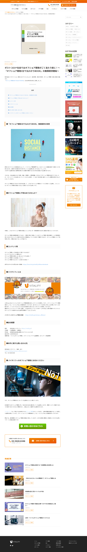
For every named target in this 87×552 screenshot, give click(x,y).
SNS (47, 8)
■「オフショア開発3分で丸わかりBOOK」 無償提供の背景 (23, 95)
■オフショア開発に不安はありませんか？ (19, 98)
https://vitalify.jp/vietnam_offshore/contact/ (16, 351)
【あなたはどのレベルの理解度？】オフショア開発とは (40, 478)
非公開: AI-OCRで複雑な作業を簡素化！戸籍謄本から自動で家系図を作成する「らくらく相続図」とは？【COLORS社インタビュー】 (77, 70)
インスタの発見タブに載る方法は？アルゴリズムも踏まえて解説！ (77, 55)
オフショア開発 (15, 8)
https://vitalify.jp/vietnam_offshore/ (35, 315)
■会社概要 (11, 107)
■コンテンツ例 (12, 101)
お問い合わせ (58, 545)
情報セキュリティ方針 (73, 543)
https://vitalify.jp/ (26, 328)
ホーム (36, 541)
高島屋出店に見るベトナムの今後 (34, 491)
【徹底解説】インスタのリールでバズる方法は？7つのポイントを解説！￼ (77, 60)
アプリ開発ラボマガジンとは (54, 1)
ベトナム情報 (24, 8)
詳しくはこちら (73, 205)
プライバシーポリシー (73, 541)
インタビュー (54, 8)
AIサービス (33, 8)
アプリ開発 (41, 8)
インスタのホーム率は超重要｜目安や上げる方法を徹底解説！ (77, 65)
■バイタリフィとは (13, 104)
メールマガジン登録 (66, 1)
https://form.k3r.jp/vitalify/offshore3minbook (35, 264)
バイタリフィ (8, 411)
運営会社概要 (74, 1)
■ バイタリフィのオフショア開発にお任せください (21, 113)
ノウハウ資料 (72, 8)
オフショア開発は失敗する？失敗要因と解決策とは (39, 465)
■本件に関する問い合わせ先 (15, 110)
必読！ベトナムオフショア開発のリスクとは (37, 518)
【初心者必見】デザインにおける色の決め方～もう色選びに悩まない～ (77, 75)
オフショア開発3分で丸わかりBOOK (15, 80)
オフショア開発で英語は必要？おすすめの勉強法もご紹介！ (40, 504)
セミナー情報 (63, 8)
